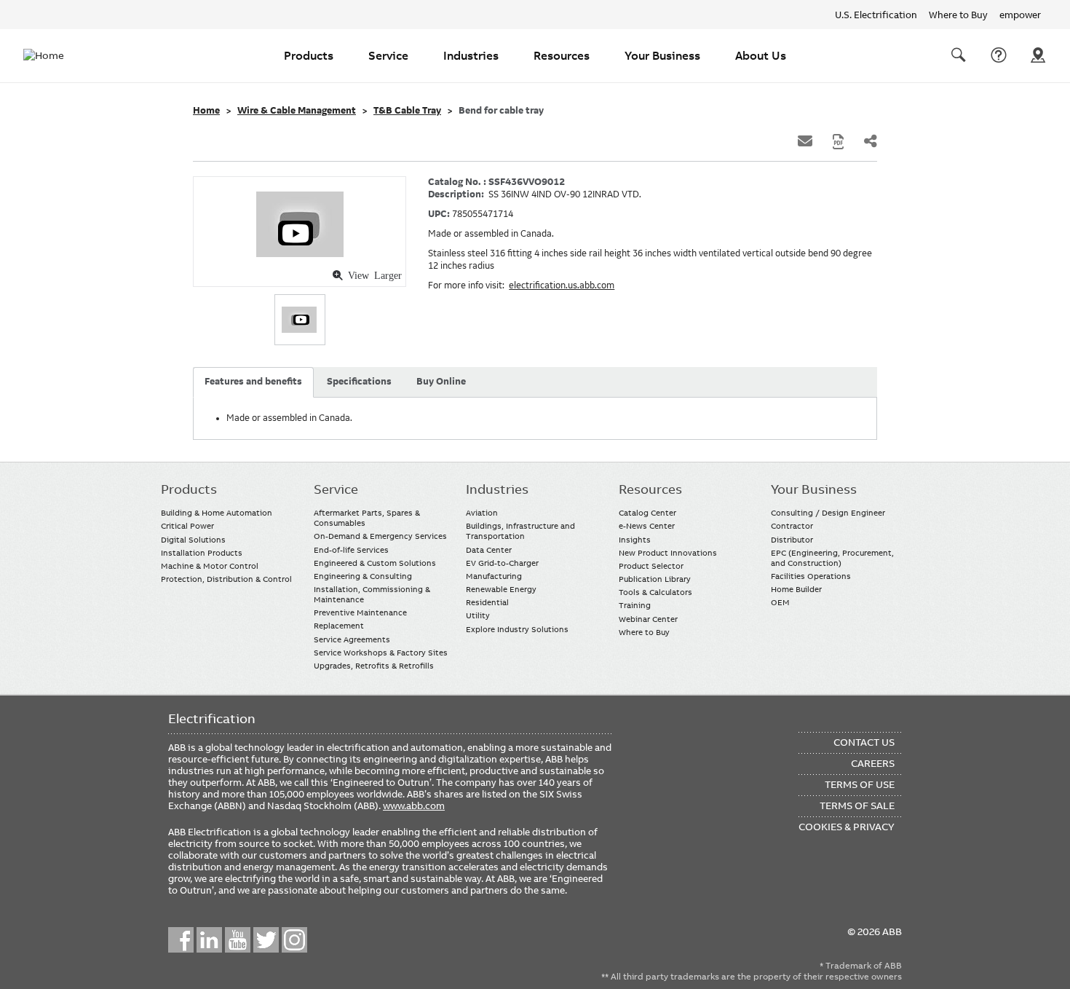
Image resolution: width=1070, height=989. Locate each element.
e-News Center (647, 526)
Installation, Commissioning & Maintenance (372, 594)
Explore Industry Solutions (517, 629)
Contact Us (998, 55)
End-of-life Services (351, 550)
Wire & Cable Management (296, 111)
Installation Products (201, 553)
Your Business (662, 55)
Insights (635, 540)
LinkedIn (209, 940)
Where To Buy (1038, 55)
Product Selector (651, 566)
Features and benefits (253, 382)
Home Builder (796, 589)
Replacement (339, 625)
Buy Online (441, 382)
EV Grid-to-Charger (502, 563)
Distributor (792, 540)
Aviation (482, 513)
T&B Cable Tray (407, 111)
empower (1020, 14)
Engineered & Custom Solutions (375, 563)
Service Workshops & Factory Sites (381, 652)
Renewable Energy (501, 589)
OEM (780, 602)
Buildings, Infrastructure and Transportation (520, 531)
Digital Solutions (193, 540)
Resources (562, 55)
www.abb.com (414, 805)
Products (308, 55)
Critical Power (187, 526)
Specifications (359, 382)
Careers (873, 763)
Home (206, 111)
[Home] (52, 55)
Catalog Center (647, 513)
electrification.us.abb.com (561, 285)
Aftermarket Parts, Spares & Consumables (367, 518)
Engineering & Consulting (363, 576)
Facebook (181, 940)
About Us (760, 55)
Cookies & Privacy (846, 826)
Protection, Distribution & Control (226, 579)
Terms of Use (860, 784)
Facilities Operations (811, 576)
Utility (478, 615)
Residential (487, 602)
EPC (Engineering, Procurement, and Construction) (832, 558)
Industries (471, 55)
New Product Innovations (668, 553)
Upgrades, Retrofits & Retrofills (374, 666)
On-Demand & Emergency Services (380, 536)
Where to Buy (958, 14)
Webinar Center (648, 619)
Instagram (294, 940)
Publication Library (655, 579)
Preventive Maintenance (360, 612)
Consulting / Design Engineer (828, 513)
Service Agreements (352, 639)
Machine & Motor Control (209, 566)
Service (388, 55)
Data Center (489, 550)
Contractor (792, 526)
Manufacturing (494, 576)
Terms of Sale (857, 805)
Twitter (266, 940)
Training (635, 605)
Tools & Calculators (655, 592)
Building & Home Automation (216, 513)
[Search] (958, 55)
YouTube (237, 940)
